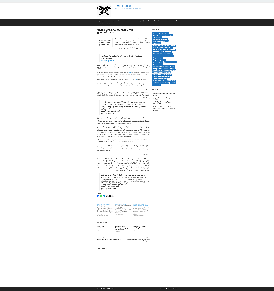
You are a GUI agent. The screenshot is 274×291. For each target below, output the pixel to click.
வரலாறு (167, 20)
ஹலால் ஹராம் (156, 84)
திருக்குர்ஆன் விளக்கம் (166, 51)
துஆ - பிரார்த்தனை (168, 53)
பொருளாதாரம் (167, 72)
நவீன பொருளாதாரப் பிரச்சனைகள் (161, 66)
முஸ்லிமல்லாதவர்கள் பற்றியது (160, 78)
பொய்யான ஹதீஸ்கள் (158, 72)
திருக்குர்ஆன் (101, 20)
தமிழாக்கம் (165, 49)
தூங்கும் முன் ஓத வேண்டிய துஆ (162, 106)
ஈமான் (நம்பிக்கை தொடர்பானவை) (161, 41)
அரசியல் (155, 33)
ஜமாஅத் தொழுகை (157, 49)
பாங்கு (154, 70)
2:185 (129, 72)
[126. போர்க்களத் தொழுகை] (124, 209)
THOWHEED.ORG (121, 6)
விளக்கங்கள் (156, 82)
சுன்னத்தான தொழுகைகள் (166, 47)
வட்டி (164, 80)
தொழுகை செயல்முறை (169, 55)
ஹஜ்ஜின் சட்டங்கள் (164, 82)
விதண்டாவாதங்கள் (171, 80)
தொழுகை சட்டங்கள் (117, 20)
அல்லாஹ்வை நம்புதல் (163, 33)
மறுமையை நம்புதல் (167, 74)
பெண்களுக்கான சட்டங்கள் (170, 70)
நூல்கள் (126, 20)
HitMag (175, 288)
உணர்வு (173, 20)
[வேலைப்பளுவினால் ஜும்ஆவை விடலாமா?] (106, 210)
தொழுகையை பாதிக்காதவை (159, 59)
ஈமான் (108, 20)
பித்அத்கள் (159, 20)
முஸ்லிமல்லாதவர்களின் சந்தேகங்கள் (161, 76)
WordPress (168, 288)
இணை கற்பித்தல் (168, 35)
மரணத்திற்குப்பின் (157, 74)
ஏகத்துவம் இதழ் (141, 20)
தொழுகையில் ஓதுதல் (158, 57)
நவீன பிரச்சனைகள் (157, 64)
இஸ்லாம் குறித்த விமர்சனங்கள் (160, 39)
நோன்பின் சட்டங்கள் (157, 68)
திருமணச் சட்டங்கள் (157, 53)
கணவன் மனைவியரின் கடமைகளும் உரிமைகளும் (164, 45)
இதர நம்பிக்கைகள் (157, 37)
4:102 (135, 79)
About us (109, 24)
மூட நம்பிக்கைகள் (157, 80)
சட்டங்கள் (133, 20)
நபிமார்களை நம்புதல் (158, 62)
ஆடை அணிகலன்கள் (158, 35)
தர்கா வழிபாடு (172, 49)
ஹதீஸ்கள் (172, 82)
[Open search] (176, 21)
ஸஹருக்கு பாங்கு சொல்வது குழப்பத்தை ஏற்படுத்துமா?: (121, 228)
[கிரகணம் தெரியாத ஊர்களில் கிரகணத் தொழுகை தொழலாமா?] (141, 210)
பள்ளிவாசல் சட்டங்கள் (169, 68)
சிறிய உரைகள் (151, 20)
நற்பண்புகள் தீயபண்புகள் (170, 62)
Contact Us (101, 24)
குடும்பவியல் (156, 47)
